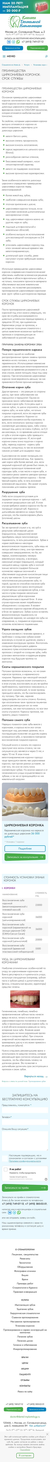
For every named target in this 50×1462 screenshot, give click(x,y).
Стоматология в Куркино (25, 1287)
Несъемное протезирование (25, 1321)
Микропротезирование (25, 1349)
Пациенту (25, 1374)
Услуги (26, 64)
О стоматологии (25, 1249)
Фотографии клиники (25, 1271)
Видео (25, 1275)
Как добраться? (37, 1425)
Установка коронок (41, 64)
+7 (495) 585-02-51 (36, 1203)
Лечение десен (25, 1340)
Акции (25, 1368)
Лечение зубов (25, 1336)
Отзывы (25, 1380)
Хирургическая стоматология (25, 1313)
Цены (25, 1363)
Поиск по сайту (25, 1391)
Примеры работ (25, 1283)
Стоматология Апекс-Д (11, 64)
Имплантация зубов (25, 1305)
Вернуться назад (33, 1076)
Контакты (25, 1385)
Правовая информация (25, 1291)
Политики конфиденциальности (25, 1161)
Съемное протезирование (25, 1317)
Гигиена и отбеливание (25, 1345)
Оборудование (25, 1267)
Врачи (25, 1279)
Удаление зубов (25, 1309)
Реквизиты (25, 1258)
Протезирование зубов (37, 1081)
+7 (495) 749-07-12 (33, 41)
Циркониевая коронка (24, 825)
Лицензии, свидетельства (25, 1254)
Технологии (25, 1262)
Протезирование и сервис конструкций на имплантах (25, 1331)
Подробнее (25, 848)
